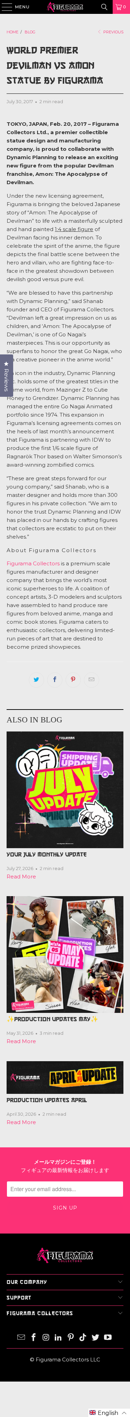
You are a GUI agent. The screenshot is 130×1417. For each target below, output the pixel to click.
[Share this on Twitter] (36, 680)
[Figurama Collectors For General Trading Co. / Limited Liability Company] (65, 7)
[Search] (104, 7)
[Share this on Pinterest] (73, 680)
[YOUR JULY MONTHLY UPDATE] (65, 789)
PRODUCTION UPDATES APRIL (47, 1100)
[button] (109, 1413)
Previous (112, 32)
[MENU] (3, 7)
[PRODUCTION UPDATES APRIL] (65, 1077)
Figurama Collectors (33, 563)
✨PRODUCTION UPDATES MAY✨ (52, 1019)
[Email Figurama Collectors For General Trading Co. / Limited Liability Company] (21, 1338)
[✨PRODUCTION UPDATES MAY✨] (65, 954)
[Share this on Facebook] (54, 680)
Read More (21, 876)
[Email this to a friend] (91, 680)
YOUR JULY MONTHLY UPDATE (47, 854)
